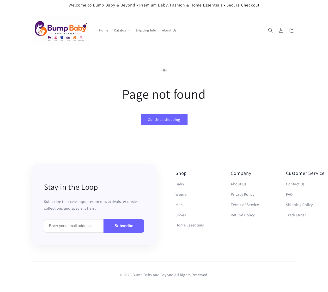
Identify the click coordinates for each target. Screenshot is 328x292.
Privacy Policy (242, 194)
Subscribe (124, 226)
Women (182, 194)
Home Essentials (190, 225)
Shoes (181, 215)
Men (179, 204)
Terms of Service (245, 204)
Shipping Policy (299, 204)
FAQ (289, 194)
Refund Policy (243, 215)
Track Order (296, 215)
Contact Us (295, 184)
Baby (180, 184)
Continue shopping (164, 119)
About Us (239, 184)
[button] (122, 30)
